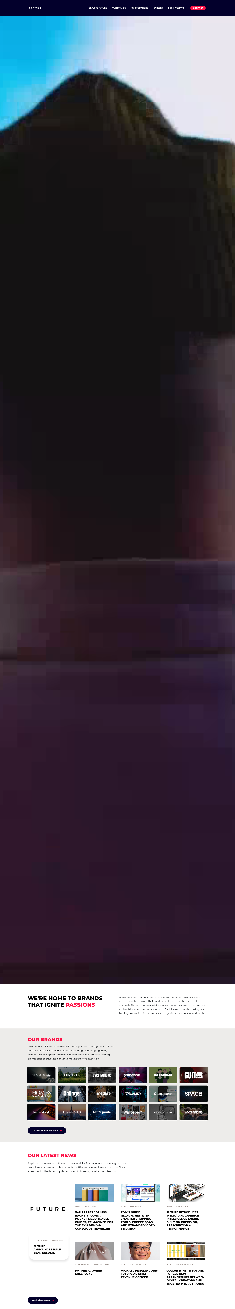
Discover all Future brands (45, 1130)
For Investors (176, 8)
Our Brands (119, 8)
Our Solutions (139, 8)
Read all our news (41, 1300)
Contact (198, 8)
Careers (158, 8)
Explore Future (98, 8)
